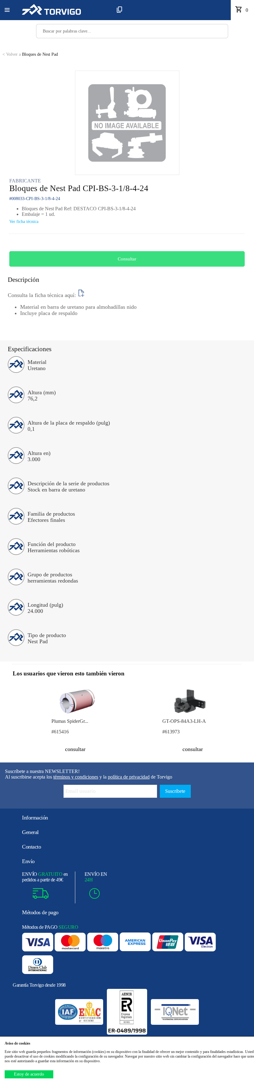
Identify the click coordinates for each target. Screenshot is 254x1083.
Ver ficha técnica (23, 221)
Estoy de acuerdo (29, 1074)
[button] (7, 10)
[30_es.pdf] (81, 295)
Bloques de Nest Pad (30, 54)
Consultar (127, 258)
